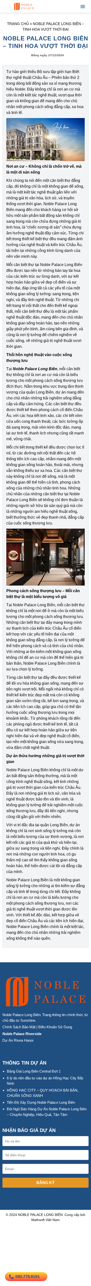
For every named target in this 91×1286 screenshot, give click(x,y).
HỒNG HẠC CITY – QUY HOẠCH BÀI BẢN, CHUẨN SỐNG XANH (42, 1093)
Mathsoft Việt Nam (45, 1220)
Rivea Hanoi (23, 1040)
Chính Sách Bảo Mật (18, 1027)
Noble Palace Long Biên (35, 369)
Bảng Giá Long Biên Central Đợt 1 (34, 1071)
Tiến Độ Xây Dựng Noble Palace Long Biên (41, 1102)
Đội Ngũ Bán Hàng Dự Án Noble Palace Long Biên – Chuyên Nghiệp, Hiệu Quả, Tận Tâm (47, 1112)
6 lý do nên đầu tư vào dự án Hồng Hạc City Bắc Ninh (45, 1081)
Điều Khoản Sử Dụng (55, 1027)
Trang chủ (18, 24)
